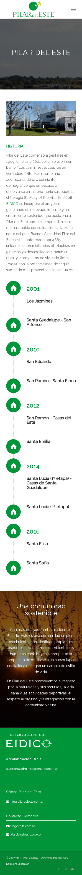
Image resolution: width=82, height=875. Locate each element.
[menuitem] (73, 9)
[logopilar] (34, 9)
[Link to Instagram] (65, 869)
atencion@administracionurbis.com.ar (32, 768)
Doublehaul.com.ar (17, 863)
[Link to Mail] (72, 869)
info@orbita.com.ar (22, 826)
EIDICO (12, 204)
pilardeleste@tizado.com (27, 834)
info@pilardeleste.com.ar (27, 801)
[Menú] (73, 9)
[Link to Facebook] (58, 869)
